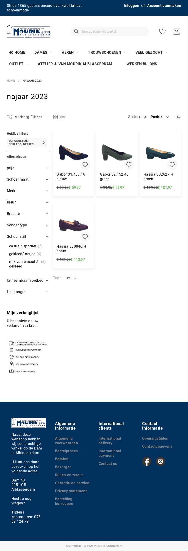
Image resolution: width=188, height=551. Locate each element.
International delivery (110, 440)
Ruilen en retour (69, 475)
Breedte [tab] (13, 213)
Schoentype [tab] (17, 225)
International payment (110, 453)
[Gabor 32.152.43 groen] (117, 153)
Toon (57, 278)
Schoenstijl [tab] (16, 236)
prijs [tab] (10, 168)
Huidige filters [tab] (17, 133)
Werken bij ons (142, 64)
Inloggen (131, 5)
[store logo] (29, 31)
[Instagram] (160, 461)
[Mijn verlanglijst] (162, 31)
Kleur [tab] (11, 202)
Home (19, 52)
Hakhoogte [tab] (16, 292)
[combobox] (110, 31)
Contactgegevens (157, 446)
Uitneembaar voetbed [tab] (25, 280)
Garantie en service (72, 483)
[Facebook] (146, 461)
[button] (160, 116)
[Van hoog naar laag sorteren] (178, 117)
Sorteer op (137, 117)
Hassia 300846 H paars (71, 248)
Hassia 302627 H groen (158, 176)
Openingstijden (155, 438)
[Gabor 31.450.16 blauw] (73, 153)
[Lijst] (62, 117)
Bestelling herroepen (64, 501)
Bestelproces (66, 451)
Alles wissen (16, 156)
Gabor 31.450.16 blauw (70, 176)
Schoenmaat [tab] (18, 179)
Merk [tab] (11, 191)
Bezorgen (63, 467)
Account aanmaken (164, 5)
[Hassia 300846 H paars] (73, 225)
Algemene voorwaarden (66, 440)
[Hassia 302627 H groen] (160, 153)
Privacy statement (71, 491)
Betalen (61, 459)
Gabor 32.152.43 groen (114, 176)
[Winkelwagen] (176, 31)
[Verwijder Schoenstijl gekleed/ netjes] (44, 142)
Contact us (108, 463)
